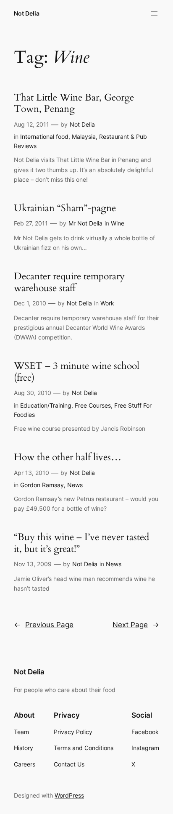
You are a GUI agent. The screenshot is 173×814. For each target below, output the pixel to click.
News (75, 484)
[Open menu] (154, 13)
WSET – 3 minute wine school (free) (76, 371)
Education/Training (45, 405)
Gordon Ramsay (42, 484)
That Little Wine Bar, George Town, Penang (74, 103)
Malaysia (84, 136)
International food (44, 136)
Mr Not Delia (85, 223)
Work (107, 303)
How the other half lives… (67, 457)
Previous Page (43, 624)
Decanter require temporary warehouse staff (69, 282)
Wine (117, 223)
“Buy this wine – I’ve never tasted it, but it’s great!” (81, 542)
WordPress (69, 795)
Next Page (136, 624)
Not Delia (26, 13)
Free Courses (93, 405)
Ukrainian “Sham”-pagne (65, 208)
